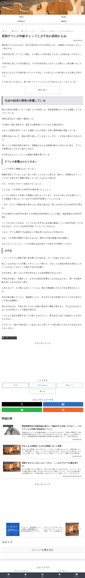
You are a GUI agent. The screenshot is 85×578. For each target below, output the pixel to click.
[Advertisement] (42, 360)
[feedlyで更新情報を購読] (22, 410)
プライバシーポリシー (21, 571)
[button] (78, 395)
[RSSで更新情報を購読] (63, 410)
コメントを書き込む (42, 549)
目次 (40, 90)
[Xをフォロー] (22, 404)
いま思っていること (10, 338)
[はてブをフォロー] (63, 404)
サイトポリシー (63, 571)
